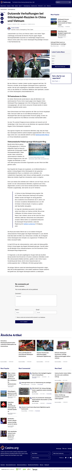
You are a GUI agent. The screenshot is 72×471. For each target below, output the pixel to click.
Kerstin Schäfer (15, 27)
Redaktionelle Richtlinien (33, 464)
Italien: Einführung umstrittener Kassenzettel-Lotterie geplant (62, 396)
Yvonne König (60, 26)
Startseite (3, 464)
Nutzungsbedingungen (11, 464)
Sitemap (41, 464)
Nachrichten (4, 9)
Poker (13, 6)
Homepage (58, 448)
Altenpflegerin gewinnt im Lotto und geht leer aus (12, 393)
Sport (20, 6)
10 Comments (40, 384)
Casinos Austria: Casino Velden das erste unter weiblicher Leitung (63, 374)
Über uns (64, 448)
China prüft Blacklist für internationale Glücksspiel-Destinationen (26, 354)
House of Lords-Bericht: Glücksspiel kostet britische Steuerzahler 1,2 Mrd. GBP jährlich (42, 399)
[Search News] (69, 2)
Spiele (16, 6)
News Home (3, 6)
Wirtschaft (40, 6)
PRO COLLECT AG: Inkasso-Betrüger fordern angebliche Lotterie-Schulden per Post (42, 390)
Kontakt (69, 448)
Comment (18, 293)
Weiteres (49, 6)
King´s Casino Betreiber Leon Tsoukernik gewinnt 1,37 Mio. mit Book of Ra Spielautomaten (12, 378)
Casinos (9, 6)
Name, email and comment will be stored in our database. (31, 317)
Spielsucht (46, 464)
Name (17, 309)
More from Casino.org (60, 66)
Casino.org (60, 469)
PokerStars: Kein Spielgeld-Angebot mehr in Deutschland (64, 32)
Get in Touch (55, 81)
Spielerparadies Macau (42, 135)
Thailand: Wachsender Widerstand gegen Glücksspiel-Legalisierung (44, 354)
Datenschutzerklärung (22, 464)
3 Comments (37, 410)
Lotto (45, 6)
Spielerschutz (34, 6)
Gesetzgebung (27, 6)
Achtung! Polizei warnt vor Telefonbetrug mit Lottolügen (36, 382)
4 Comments (48, 393)
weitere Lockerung (29, 224)
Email (38, 309)
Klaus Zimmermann (62, 36)
